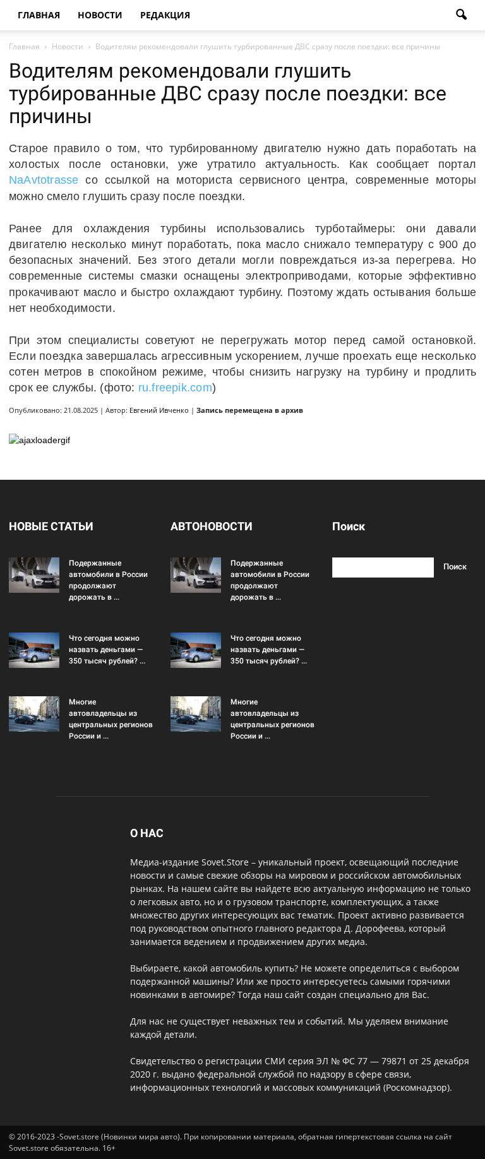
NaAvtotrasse (44, 180)
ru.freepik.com (175, 387)
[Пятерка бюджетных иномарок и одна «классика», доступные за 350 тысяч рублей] (34, 650)
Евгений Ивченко (159, 410)
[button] (461, 15)
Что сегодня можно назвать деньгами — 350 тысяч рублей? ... (107, 649)
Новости (100, 15)
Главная (39, 15)
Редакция (165, 15)
